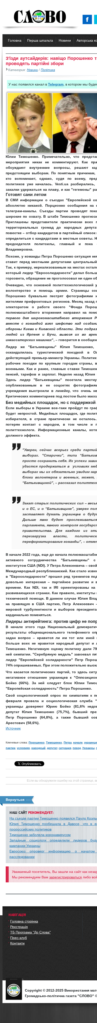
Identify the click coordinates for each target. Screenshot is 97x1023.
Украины (88, 747)
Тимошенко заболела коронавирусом (40, 835)
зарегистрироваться (65, 877)
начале (78, 742)
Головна (14, 40)
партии (10, 747)
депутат (52, 747)
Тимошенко (54, 742)
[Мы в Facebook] (88, 19)
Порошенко (37, 742)
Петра (68, 742)
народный (38, 747)
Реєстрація (19, 927)
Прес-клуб (18, 938)
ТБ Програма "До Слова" (30, 932)
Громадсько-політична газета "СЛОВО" (40, 17)
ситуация (65, 747)
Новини (65, 40)
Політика (48, 70)
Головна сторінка (24, 921)
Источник (13, 728)
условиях (23, 747)
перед (77, 747)
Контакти (17, 943)
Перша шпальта (40, 40)
